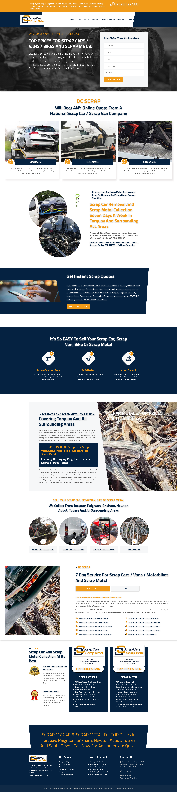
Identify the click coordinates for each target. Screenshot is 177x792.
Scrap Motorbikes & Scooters (113, 20)
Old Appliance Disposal (67, 769)
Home (72, 20)
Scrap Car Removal (65, 772)
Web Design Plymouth (101, 788)
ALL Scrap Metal (64, 764)
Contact (143, 20)
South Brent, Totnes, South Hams (100, 772)
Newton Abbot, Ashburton (98, 764)
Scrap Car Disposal (65, 762)
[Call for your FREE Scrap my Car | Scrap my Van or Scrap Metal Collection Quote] (11, 162)
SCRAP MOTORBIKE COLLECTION (103, 549)
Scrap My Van (92, 162)
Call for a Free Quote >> (77, 306)
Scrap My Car (35, 162)
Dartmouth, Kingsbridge (97, 767)
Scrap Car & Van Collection (88, 20)
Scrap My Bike (149, 162)
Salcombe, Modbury (96, 769)
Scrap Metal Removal (66, 774)
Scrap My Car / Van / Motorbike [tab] (92, 588)
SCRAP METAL (134, 549)
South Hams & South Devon (99, 774)
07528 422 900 (126, 4)
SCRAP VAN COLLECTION (73, 549)
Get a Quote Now (112, 79)
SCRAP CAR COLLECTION (43, 549)
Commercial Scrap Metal (67, 767)
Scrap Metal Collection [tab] (125, 588)
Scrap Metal (132, 20)
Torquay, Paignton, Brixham (99, 762)
